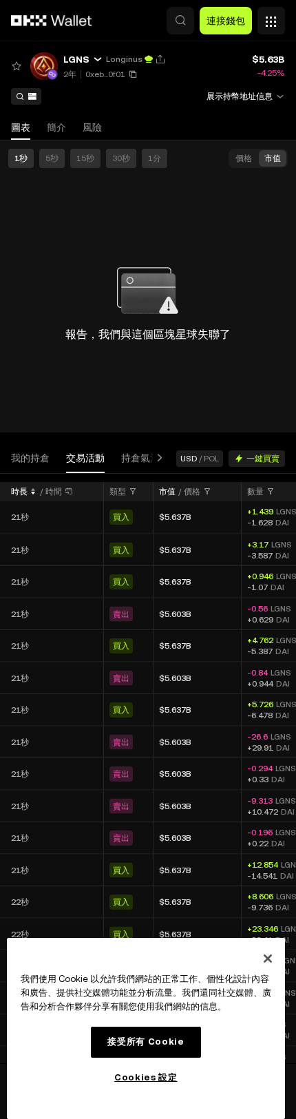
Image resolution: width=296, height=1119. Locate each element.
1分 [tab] (154, 158)
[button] (180, 21)
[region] (146, 1028)
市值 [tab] (272, 158)
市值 (167, 491)
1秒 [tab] (21, 158)
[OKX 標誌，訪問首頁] (51, 20)
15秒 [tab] (85, 158)
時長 (19, 491)
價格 (192, 491)
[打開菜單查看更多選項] (271, 17)
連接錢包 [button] (226, 20)
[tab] (30, 458)
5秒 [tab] (52, 158)
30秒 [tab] (121, 158)
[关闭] (268, 958)
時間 (53, 491)
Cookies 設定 (146, 1077)
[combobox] (123, 491)
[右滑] (157, 458)
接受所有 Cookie (145, 1041)
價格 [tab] (243, 158)
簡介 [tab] (56, 127)
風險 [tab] (92, 127)
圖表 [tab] (20, 127)
